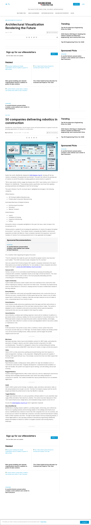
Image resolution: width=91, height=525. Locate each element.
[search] (9, 4)
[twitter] (31, 37)
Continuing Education (47, 13)
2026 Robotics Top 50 (35, 175)
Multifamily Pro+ (21, 13)
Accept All (84, 522)
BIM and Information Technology (13, 20)
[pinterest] (34, 37)
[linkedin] (29, 37)
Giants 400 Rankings (33, 13)
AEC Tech (7, 115)
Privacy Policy (43, 521)
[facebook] (26, 37)
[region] (45, 522)
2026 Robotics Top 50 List (19, 403)
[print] (57, 37)
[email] (36, 37)
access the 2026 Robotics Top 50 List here (28, 267)
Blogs (72, 13)
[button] (6, 4)
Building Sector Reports (62, 13)
